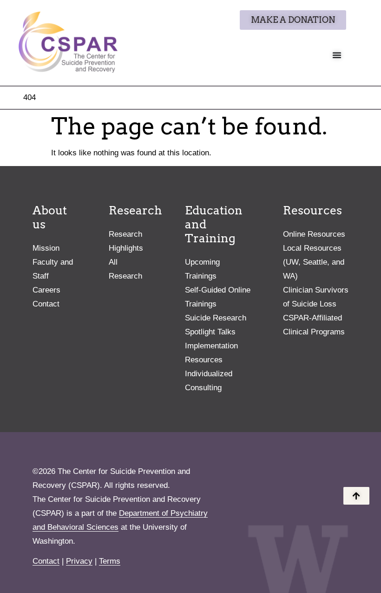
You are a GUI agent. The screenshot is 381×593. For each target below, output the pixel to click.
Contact (46, 304)
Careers (46, 290)
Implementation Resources (211, 352)
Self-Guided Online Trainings (217, 297)
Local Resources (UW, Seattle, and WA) (313, 262)
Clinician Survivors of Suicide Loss (315, 297)
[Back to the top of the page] (356, 496)
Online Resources (314, 234)
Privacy (79, 561)
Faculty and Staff (53, 269)
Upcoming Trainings (202, 269)
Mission (46, 248)
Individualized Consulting (208, 380)
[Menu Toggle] (337, 55)
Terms (109, 561)
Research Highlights (126, 241)
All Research (125, 269)
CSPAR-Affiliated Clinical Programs (314, 324)
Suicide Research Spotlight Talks (215, 324)
